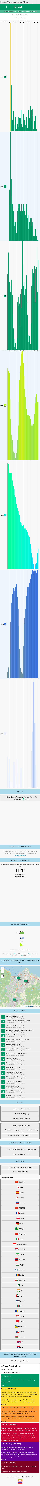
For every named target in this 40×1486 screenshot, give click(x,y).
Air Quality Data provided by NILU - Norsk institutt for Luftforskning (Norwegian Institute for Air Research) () (20, 853)
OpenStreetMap (29, 1006)
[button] (14, 1000)
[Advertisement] (20, 823)
